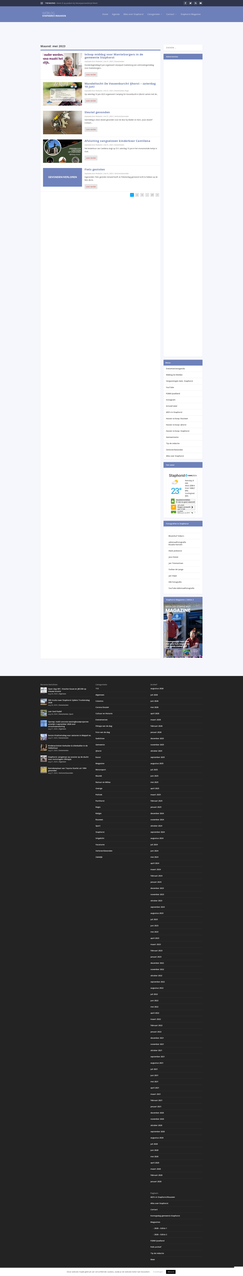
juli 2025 (154, 769)
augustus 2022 (156, 988)
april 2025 (154, 788)
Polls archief (155, 1247)
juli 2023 (154, 919)
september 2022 (157, 982)
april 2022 (154, 1013)
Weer (152, 1259)
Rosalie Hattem (175, 544)
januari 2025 (155, 807)
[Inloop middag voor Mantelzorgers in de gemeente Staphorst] (62, 64)
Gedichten (100, 738)
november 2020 (157, 1119)
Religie (98, 813)
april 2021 (154, 1088)
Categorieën (153, 14)
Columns (99, 701)
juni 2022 (154, 1000)
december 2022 (157, 963)
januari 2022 (155, 1032)
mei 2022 (154, 1007)
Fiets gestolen (95, 169)
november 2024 (157, 819)
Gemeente (100, 744)
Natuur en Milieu (103, 782)
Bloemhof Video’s (176, 536)
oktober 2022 (156, 975)
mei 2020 (154, 1156)
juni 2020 (154, 1150)
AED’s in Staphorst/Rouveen (162, 1197)
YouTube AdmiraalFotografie (181, 588)
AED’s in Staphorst (174, 412)
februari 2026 (156, 726)
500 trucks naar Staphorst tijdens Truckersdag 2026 (69, 701)
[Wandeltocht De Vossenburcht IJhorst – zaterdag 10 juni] (62, 94)
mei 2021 (154, 1081)
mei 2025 (154, 782)
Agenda (116, 14)
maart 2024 (155, 869)
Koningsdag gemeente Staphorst (165, 1216)
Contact (170, 14)
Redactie (99, 61)
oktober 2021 (156, 1050)
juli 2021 (154, 1069)
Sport (71, 714)
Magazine (100, 763)
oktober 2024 (156, 826)
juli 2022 (154, 994)
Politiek (99, 794)
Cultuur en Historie (104, 713)
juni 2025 (154, 776)
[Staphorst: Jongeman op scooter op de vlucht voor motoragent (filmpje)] (43, 758)
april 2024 (154, 863)
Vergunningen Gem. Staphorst (179, 381)
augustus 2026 (156, 688)
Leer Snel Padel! (55, 711)
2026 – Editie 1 (160, 1228)
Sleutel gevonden (97, 112)
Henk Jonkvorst (175, 551)
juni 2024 (154, 851)
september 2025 (157, 757)
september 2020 (157, 1131)
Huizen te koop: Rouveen (177, 418)
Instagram (170, 400)
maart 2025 (155, 794)
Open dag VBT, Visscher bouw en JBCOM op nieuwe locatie (67, 690)
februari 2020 (156, 1175)
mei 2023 (154, 932)
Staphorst (100, 832)
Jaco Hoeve (173, 557)
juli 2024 (154, 844)
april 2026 (154, 713)
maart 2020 (155, 1169)
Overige (99, 788)
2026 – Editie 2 (160, 1234)
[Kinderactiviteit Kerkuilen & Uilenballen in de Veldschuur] (43, 747)
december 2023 (157, 888)
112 (97, 688)
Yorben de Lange (176, 569)
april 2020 (154, 1162)
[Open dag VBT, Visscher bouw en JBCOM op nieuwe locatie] (43, 690)
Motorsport (101, 769)
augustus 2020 (156, 1138)
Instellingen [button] (158, 1271)
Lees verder (91, 74)
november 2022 (157, 969)
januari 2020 (155, 1181)
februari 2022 (156, 1025)
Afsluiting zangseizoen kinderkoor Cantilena (117, 141)
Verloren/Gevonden (122, 116)
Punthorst (100, 801)
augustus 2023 (156, 913)
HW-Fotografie (175, 582)
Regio (127, 91)
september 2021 (157, 1056)
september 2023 (157, 907)
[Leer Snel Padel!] (43, 713)
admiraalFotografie (177, 542)
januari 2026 (155, 732)
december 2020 (157, 1113)
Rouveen (99, 819)
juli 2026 (154, 695)
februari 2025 (156, 801)
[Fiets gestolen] (62, 177)
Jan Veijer (173, 576)
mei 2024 (154, 857)
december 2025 (157, 738)
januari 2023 (155, 957)
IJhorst (99, 751)
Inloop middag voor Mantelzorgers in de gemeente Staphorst (114, 55)
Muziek (99, 776)
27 (152, 195)
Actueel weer (171, 406)
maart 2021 (155, 1094)
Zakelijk (99, 857)
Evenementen (119, 61)
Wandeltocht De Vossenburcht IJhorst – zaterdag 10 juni (120, 85)
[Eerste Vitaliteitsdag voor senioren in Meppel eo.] (43, 737)
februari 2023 (156, 950)
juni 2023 (154, 925)
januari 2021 (155, 1106)
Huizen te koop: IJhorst (176, 425)
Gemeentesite (172, 437)
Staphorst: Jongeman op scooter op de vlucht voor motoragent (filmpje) (68, 758)
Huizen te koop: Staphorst (177, 431)
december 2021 (157, 1038)
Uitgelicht (100, 838)
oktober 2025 (156, 751)
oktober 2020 (156, 1125)
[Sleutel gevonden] (62, 122)
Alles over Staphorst (133, 14)
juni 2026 (154, 701)
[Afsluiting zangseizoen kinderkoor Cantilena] (62, 151)
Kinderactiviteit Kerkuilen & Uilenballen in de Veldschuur (68, 746)
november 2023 (157, 894)
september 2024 (157, 832)
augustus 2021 (156, 1063)
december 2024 (157, 813)
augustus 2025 (156, 763)
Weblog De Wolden (174, 375)
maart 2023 (155, 944)
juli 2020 (154, 1144)
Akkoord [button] (171, 1272)
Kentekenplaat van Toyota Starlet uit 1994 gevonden (67, 769)
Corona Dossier (102, 707)
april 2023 (154, 938)
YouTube (170, 387)
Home (105, 14)
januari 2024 (155, 882)
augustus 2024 (156, 838)
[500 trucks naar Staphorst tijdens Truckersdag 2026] (43, 702)
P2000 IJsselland (173, 393)
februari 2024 (156, 876)
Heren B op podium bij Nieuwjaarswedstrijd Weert (77, 3)
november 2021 (157, 1044)
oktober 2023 (156, 900)
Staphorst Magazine (191, 14)
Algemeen (62, 694)
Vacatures (100, 844)
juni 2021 (154, 1075)
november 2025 (157, 744)
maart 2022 (155, 1019)
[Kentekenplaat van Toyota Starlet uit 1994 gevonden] (43, 770)
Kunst (98, 757)
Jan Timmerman (176, 563)
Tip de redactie (172, 443)
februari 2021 (156, 1100)
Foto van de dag (103, 732)
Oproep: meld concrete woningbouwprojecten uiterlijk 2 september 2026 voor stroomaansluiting (68, 723)
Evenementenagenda (175, 368)
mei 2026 (154, 707)
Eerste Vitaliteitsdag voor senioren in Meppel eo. (69, 735)
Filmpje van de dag (104, 726)
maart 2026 (155, 719)
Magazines (155, 1222)
